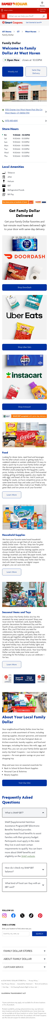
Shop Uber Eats (24, 347)
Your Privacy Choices (8, 984)
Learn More (12, 494)
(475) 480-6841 (11, 120)
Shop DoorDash (24, 287)
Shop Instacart (24, 406)
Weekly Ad (13, 71)
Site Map (5, 987)
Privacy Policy (33, 980)
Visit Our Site (24, 783)
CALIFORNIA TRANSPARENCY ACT (13, 993)
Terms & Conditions (41, 984)
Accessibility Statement (25, 984)
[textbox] (24, 752)
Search (39, 933)
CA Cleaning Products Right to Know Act (24, 987)
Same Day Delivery (36, 71)
